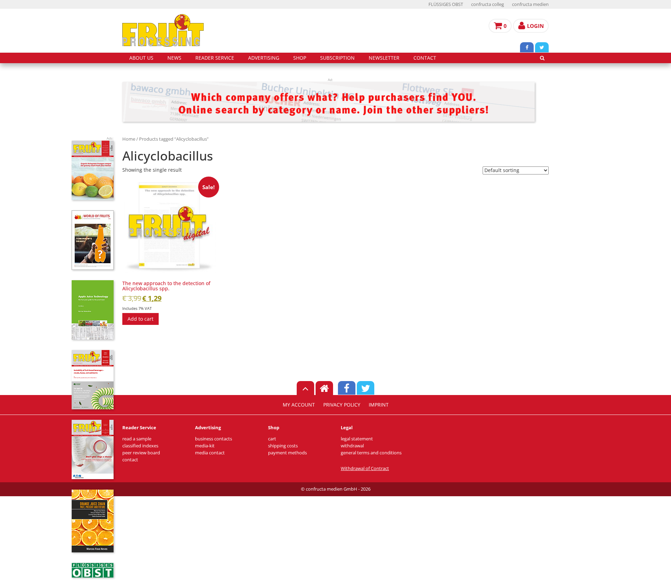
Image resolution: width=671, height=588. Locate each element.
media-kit (205, 446)
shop (299, 58)
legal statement (357, 439)
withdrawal (352, 446)
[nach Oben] (305, 388)
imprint (379, 405)
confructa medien (530, 4)
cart (272, 439)
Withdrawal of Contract (365, 468)
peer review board (141, 453)
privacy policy (341, 405)
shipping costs (283, 446)
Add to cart (140, 318)
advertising (263, 58)
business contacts (213, 439)
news (174, 58)
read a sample (136, 439)
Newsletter (384, 58)
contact (424, 58)
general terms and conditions (371, 453)
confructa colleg (487, 4)
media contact (210, 453)
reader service (214, 58)
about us (141, 58)
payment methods (287, 453)
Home (128, 139)
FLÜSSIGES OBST (445, 4)
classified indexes (140, 446)
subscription (337, 58)
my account (299, 405)
